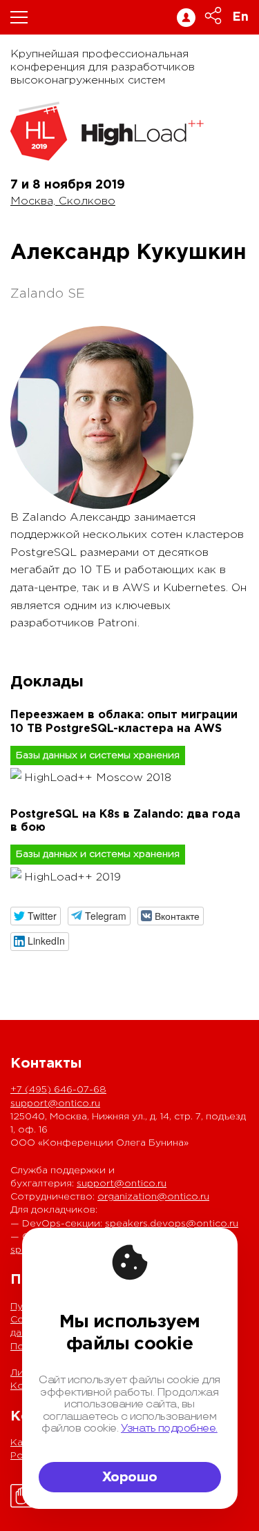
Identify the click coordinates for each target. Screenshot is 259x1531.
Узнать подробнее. (169, 1428)
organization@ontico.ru (153, 1197)
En (240, 17)
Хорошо (129, 1477)
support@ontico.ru (55, 1103)
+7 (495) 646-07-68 (58, 1090)
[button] (35, 916)
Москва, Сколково (62, 201)
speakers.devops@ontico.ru (171, 1224)
